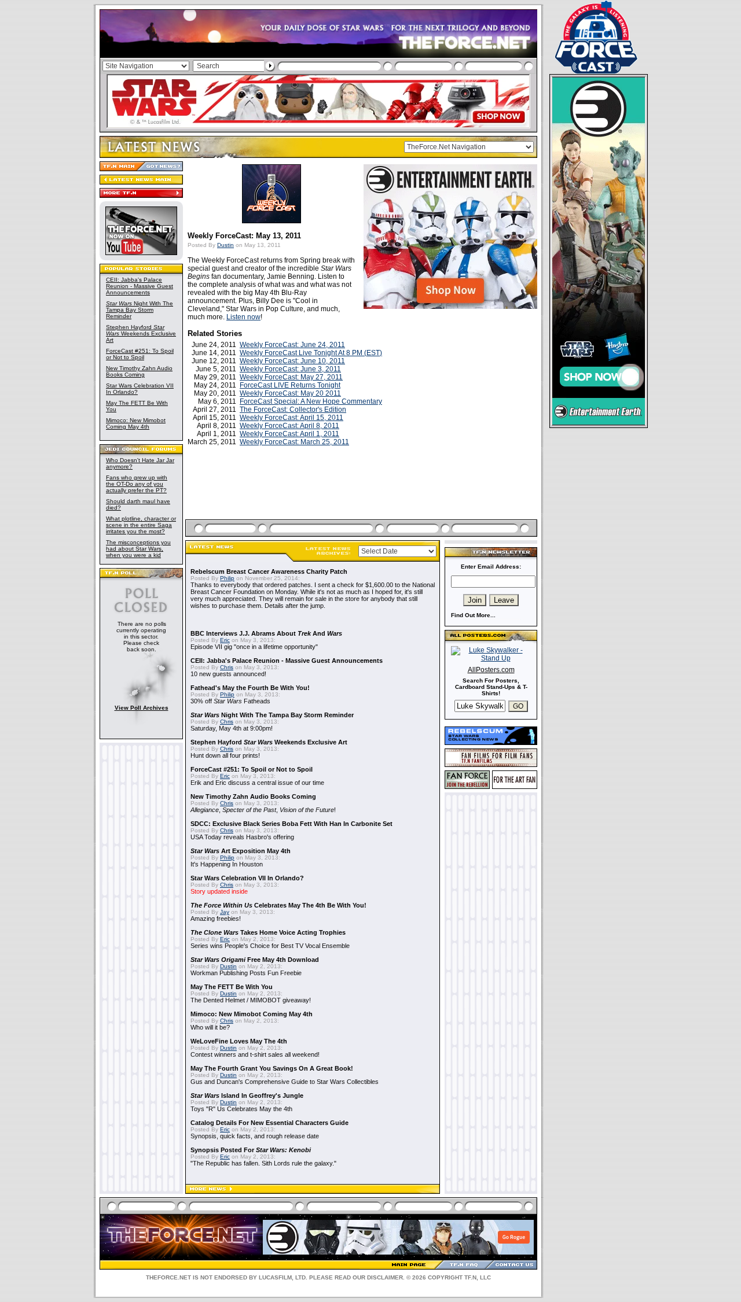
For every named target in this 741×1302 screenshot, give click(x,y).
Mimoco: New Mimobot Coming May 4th (136, 423)
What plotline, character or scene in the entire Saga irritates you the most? (141, 524)
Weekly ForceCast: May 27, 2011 (291, 377)
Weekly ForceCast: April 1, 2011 (289, 434)
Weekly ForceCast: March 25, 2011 (294, 442)
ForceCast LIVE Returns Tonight (290, 385)
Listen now (243, 317)
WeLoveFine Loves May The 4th (238, 1041)
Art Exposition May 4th (240, 850)
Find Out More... (473, 615)
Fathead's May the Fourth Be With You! (250, 687)
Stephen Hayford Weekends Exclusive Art (141, 333)
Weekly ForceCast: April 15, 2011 (291, 418)
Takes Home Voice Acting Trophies (268, 932)
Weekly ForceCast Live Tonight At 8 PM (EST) (311, 353)
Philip (227, 578)
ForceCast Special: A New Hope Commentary (311, 401)
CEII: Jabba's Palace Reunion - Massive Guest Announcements (139, 286)
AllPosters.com (491, 670)
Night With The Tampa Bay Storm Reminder (139, 309)
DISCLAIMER (385, 1277)
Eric (225, 640)
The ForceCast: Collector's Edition (293, 409)
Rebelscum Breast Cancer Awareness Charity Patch (268, 571)
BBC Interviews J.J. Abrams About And (266, 633)
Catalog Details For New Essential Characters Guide (269, 1122)
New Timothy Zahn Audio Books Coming (139, 371)
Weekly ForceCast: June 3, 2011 (290, 369)
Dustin (225, 245)
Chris (226, 667)
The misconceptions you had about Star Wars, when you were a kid (138, 548)
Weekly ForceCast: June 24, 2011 (292, 345)
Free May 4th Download (254, 959)
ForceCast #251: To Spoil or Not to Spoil (140, 354)
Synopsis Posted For (250, 1149)
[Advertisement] (362, 496)
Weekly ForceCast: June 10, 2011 (292, 361)
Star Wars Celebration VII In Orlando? (247, 878)
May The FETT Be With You (231, 986)
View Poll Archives (141, 708)
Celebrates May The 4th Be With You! (278, 905)
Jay (224, 912)
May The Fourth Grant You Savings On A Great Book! (271, 1068)
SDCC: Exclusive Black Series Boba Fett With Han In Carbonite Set (291, 823)
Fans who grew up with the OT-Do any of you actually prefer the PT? (136, 483)
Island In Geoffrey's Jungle (246, 1095)
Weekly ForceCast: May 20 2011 (290, 393)
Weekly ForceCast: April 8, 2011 (289, 426)
